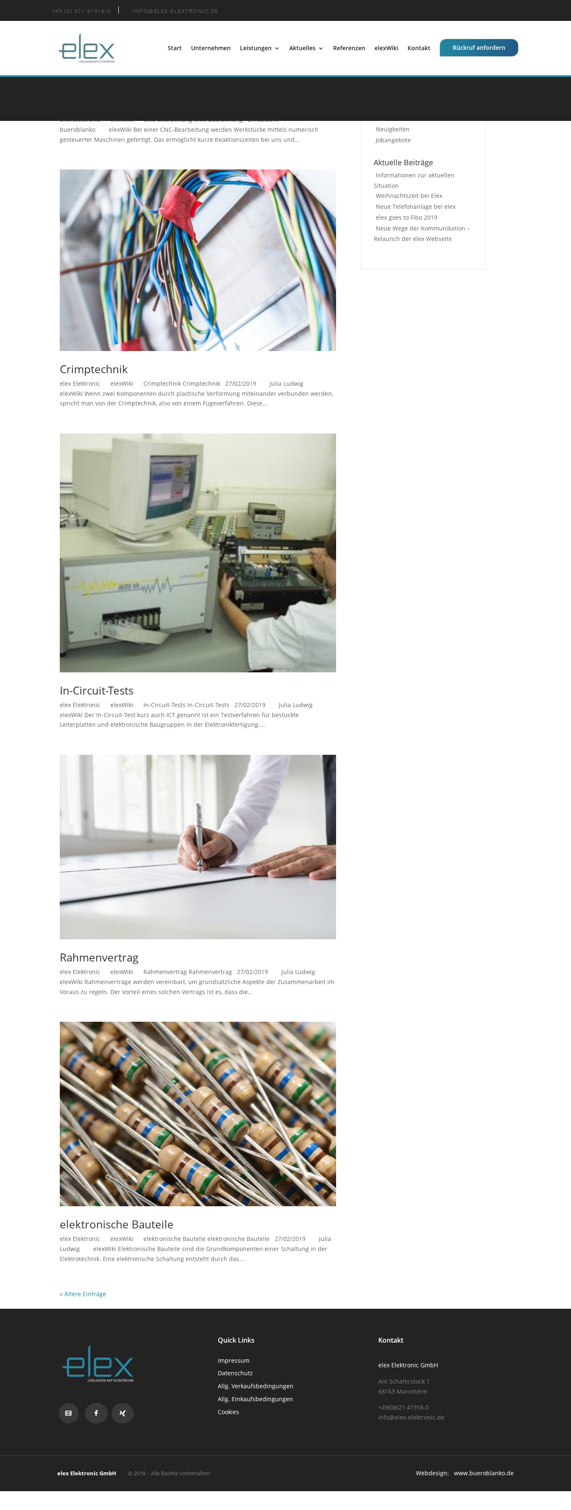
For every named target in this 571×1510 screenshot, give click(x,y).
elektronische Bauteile (116, 1224)
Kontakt (419, 48)
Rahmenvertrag (99, 957)
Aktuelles (302, 48)
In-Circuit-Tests (96, 690)
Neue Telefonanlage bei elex (416, 206)
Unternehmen (211, 48)
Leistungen (256, 48)
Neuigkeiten (393, 129)
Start (175, 48)
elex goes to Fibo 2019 (406, 217)
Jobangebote (393, 140)
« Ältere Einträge (83, 1294)
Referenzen (349, 48)
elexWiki (386, 48)
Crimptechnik (94, 369)
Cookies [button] (228, 1412)
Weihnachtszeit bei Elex (409, 196)
